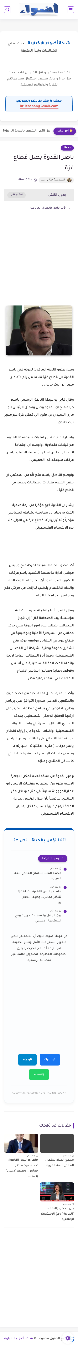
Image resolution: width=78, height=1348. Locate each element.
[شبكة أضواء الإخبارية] (39, 10)
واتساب (39, 1074)
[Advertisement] (39, 266)
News (67, 147)
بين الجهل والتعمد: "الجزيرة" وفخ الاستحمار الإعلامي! (38, 918)
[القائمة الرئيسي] (71, 9)
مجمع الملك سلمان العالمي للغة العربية (37, 876)
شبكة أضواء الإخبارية (18, 1338)
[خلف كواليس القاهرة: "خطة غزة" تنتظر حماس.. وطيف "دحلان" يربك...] (21, 1143)
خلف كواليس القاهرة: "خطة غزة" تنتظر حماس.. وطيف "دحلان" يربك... (38, 897)
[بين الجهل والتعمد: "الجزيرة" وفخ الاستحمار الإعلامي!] (57, 1191)
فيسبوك (49, 1059)
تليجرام (27, 1059)
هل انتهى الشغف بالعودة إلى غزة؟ (26, 131)
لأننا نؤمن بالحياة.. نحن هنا (48, 208)
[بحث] (7, 9)
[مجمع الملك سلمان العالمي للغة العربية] (57, 1143)
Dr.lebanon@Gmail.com (39, 106)
